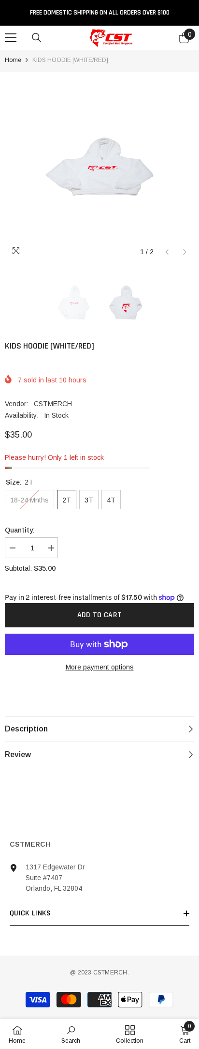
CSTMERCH (53, 404)
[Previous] (166, 251)
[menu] (10, 38)
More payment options (100, 667)
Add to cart (99, 615)
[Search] (37, 38)
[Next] (184, 251)
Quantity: (20, 530)
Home (13, 60)
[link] (70, 1034)
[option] (99, 166)
